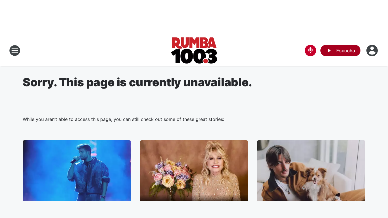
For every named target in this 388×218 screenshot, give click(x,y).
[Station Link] (194, 50)
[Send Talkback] (310, 50)
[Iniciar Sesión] (372, 50)
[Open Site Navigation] (14, 50)
